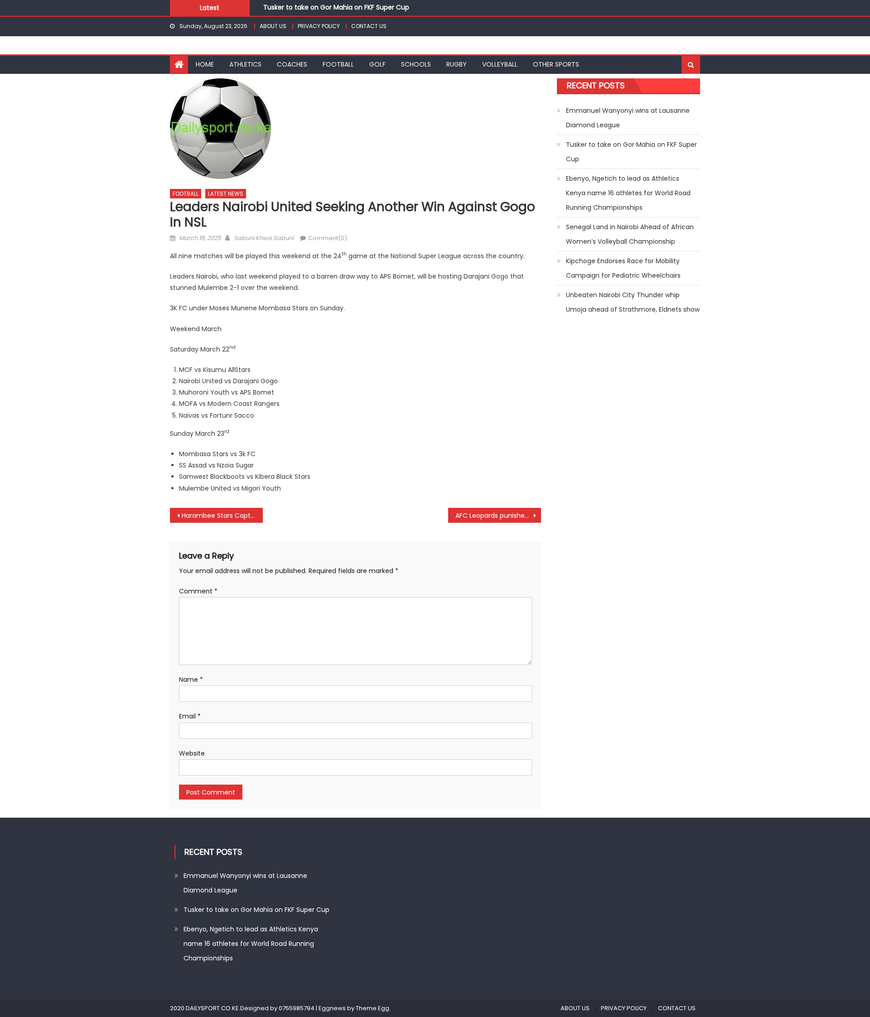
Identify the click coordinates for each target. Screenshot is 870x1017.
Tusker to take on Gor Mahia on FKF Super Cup (336, 5)
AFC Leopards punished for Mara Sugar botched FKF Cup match (498, 515)
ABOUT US (273, 26)
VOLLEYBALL (499, 64)
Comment (198, 591)
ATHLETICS (245, 64)
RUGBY (456, 64)
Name (191, 679)
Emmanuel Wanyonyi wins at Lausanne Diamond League (628, 118)
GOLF (377, 64)
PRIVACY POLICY (319, 26)
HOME (205, 64)
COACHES (292, 64)
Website (192, 753)
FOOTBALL (338, 64)
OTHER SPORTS (556, 64)
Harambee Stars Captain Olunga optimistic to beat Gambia (222, 515)
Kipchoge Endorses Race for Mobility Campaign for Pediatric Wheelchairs (623, 268)
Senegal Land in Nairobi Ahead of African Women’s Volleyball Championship (630, 234)
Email (190, 716)
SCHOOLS (416, 64)
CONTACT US (369, 26)
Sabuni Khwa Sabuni (264, 238)
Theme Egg (372, 1008)
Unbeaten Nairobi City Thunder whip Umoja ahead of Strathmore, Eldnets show (633, 302)
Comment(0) (327, 238)
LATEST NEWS (225, 194)
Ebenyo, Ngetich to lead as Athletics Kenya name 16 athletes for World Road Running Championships (628, 193)
